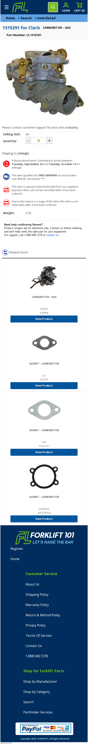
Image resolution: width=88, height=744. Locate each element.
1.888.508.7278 (37, 656)
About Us (32, 584)
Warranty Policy (37, 605)
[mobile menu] (6, 7)
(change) (23, 153)
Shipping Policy (37, 594)
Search (26, 18)
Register (16, 549)
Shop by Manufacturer (40, 681)
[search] (53, 7)
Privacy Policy (36, 625)
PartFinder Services (38, 712)
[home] (20, 7)
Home (10, 18)
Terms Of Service (39, 635)
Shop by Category (36, 692)
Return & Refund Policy (43, 615)
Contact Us (34, 646)
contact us (52, 235)
